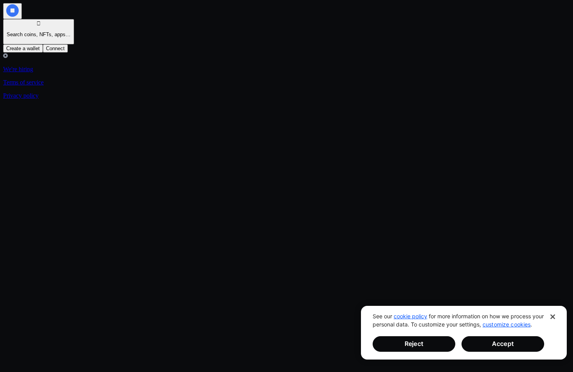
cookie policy (410, 316)
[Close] (552, 316)
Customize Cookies (507, 324)
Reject (414, 343)
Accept (503, 343)
